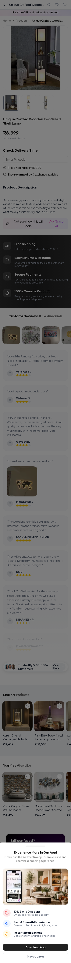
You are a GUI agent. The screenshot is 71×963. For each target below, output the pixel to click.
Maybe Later (35, 956)
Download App (36, 947)
